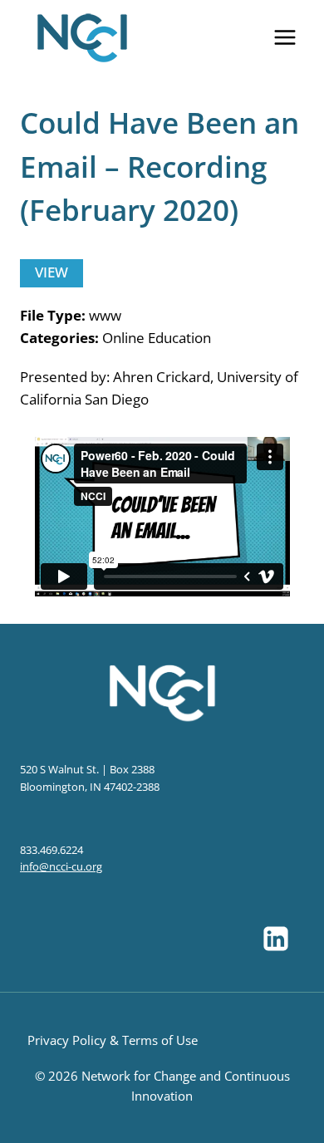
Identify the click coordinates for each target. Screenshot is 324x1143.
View (51, 272)
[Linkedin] (276, 938)
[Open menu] (284, 37)
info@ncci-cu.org (61, 866)
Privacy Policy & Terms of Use (112, 1040)
